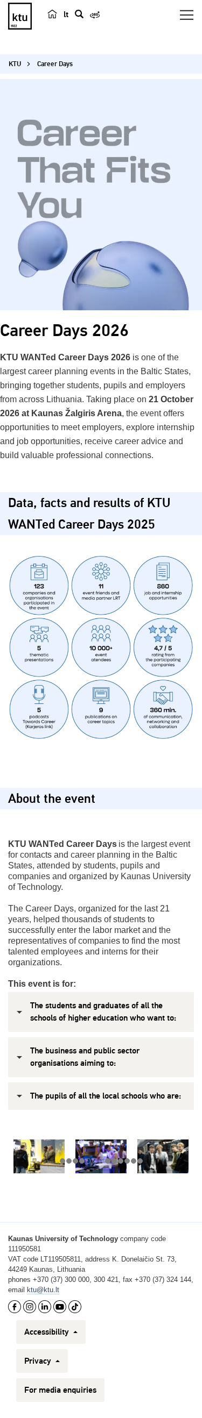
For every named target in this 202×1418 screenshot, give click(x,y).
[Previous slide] (24, 1157)
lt (66, 14)
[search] (79, 14)
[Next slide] (178, 1157)
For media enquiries (60, 1390)
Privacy (38, 1361)
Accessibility (47, 1332)
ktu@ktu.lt (43, 1290)
